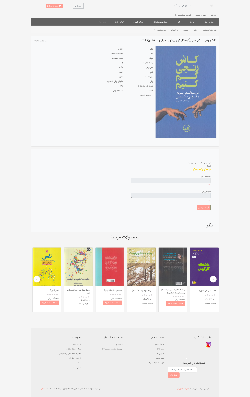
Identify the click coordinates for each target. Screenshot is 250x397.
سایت (192, 22)
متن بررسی (206, 191)
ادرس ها (160, 353)
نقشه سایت (76, 344)
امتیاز (209, 166)
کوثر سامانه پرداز (183, 388)
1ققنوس (120, 49)
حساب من (159, 344)
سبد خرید (160, 358)
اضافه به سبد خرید (49, 302)
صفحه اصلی (209, 22)
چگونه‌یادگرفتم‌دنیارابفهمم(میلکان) (78, 291)
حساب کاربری (138, 22)
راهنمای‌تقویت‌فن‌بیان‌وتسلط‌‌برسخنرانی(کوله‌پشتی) (173, 291)
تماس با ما (119, 22)
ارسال (43, 388)
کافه (179, 22)
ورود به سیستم (200, 15)
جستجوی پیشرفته (160, 22)
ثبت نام (213, 15)
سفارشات (160, 348)
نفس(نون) (54, 290)
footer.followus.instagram (208, 344)
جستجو (78, 6)
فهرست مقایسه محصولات (112, 348)
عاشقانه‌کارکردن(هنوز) (207, 290)
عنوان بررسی (206, 176)
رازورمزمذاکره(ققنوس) (113, 290)
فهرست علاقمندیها (156, 362)
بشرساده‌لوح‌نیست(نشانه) (142, 290)
